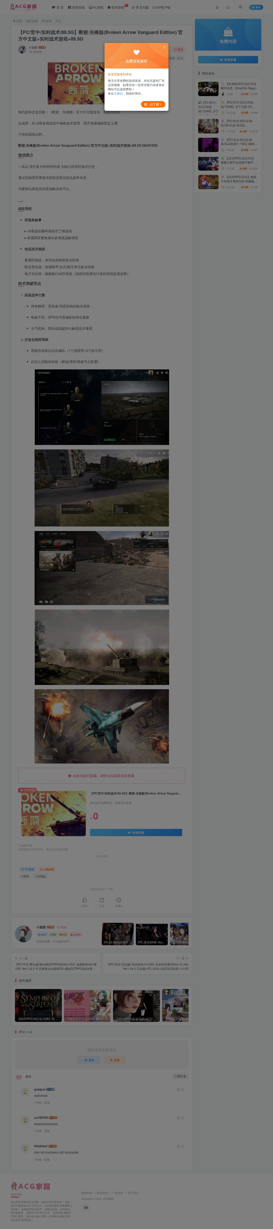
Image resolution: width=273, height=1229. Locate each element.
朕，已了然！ (153, 104)
